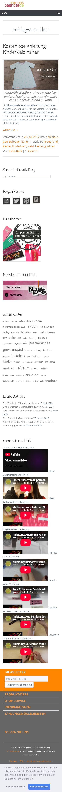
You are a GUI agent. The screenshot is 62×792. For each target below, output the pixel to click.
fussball (42, 337)
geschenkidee (39, 343)
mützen (8, 368)
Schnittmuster (8, 375)
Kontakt (13, 761)
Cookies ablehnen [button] (15, 786)
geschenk (21, 343)
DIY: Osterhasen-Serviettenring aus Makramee (26, 410)
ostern (35, 368)
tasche (43, 375)
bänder (26, 332)
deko (35, 332)
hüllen (27, 356)
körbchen (38, 361)
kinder (7, 146)
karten (46, 356)
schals (44, 368)
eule (25, 338)
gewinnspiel (13, 349)
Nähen (25, 141)
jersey (47, 141)
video (35, 381)
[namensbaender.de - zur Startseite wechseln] (14, 4)
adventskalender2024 (30, 321)
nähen (51, 146)
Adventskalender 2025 (14, 326)
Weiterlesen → (10, 129)
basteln (15, 332)
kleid (31, 146)
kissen (17, 361)
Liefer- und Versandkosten (39, 761)
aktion (33, 326)
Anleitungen (47, 326)
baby (6, 332)
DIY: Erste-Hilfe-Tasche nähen (18, 418)
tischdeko (20, 381)
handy (38, 350)
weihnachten (48, 380)
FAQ (22, 761)
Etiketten (15, 338)
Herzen (6, 356)
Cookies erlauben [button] (39, 786)
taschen (8, 381)
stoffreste (20, 375)
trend (28, 381)
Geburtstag (8, 343)
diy (5, 337)
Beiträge (14, 141)
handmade (29, 350)
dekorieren (47, 332)
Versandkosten (13, 751)
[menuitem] (14, 761)
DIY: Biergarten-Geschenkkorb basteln (22, 406)
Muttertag (50, 361)
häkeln (16, 355)
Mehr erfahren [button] (25, 779)
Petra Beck (15, 151)
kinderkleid (19, 146)
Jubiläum (36, 356)
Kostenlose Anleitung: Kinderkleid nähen (25, 49)
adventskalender (10, 321)
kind (55, 141)
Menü (4, 12)
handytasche (48, 350)
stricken (32, 374)
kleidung (40, 146)
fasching (32, 338)
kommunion (27, 362)
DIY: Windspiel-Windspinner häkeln (21, 403)
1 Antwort (31, 151)
